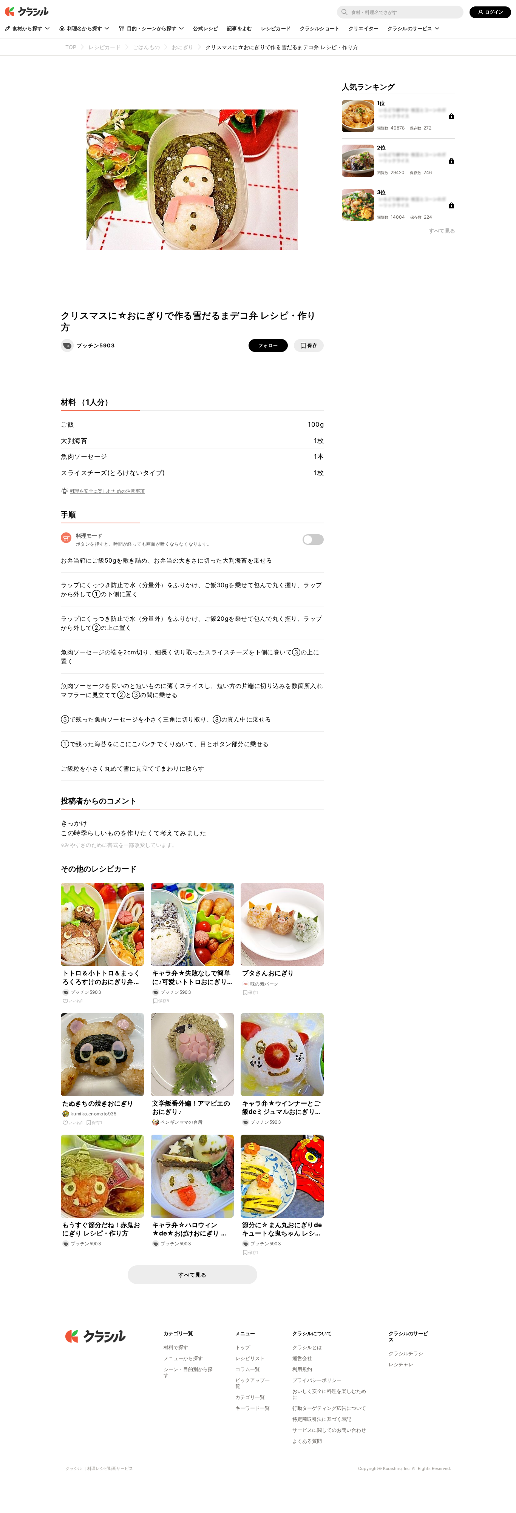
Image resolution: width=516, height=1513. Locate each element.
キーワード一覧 (252, 1408)
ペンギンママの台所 (182, 1122)
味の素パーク (264, 984)
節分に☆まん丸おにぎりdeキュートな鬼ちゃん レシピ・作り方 (282, 1229)
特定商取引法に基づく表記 (321, 1419)
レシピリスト (250, 1358)
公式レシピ (205, 28)
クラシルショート (320, 28)
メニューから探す (183, 1358)
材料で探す (176, 1347)
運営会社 (302, 1358)
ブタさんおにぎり (268, 973)
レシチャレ (401, 1364)
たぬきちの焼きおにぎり (98, 1103)
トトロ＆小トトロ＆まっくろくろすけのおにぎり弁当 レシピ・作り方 (101, 977)
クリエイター (364, 28)
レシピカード (276, 28)
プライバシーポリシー (316, 1380)
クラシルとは (307, 1347)
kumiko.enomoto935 (94, 1114)
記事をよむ (239, 28)
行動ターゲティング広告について (329, 1408)
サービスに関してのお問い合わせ (329, 1430)
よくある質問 (307, 1441)
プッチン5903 (96, 345)
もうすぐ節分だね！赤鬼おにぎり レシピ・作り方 (101, 1229)
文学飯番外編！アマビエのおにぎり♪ (191, 1107)
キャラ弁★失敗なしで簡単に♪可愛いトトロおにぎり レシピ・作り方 (191, 977)
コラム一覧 (247, 1369)
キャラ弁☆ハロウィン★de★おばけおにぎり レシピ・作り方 (189, 1229)
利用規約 (302, 1369)
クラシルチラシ (406, 1353)
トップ (242, 1347)
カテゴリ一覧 (250, 1397)
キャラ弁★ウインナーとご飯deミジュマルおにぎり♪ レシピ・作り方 (281, 1108)
